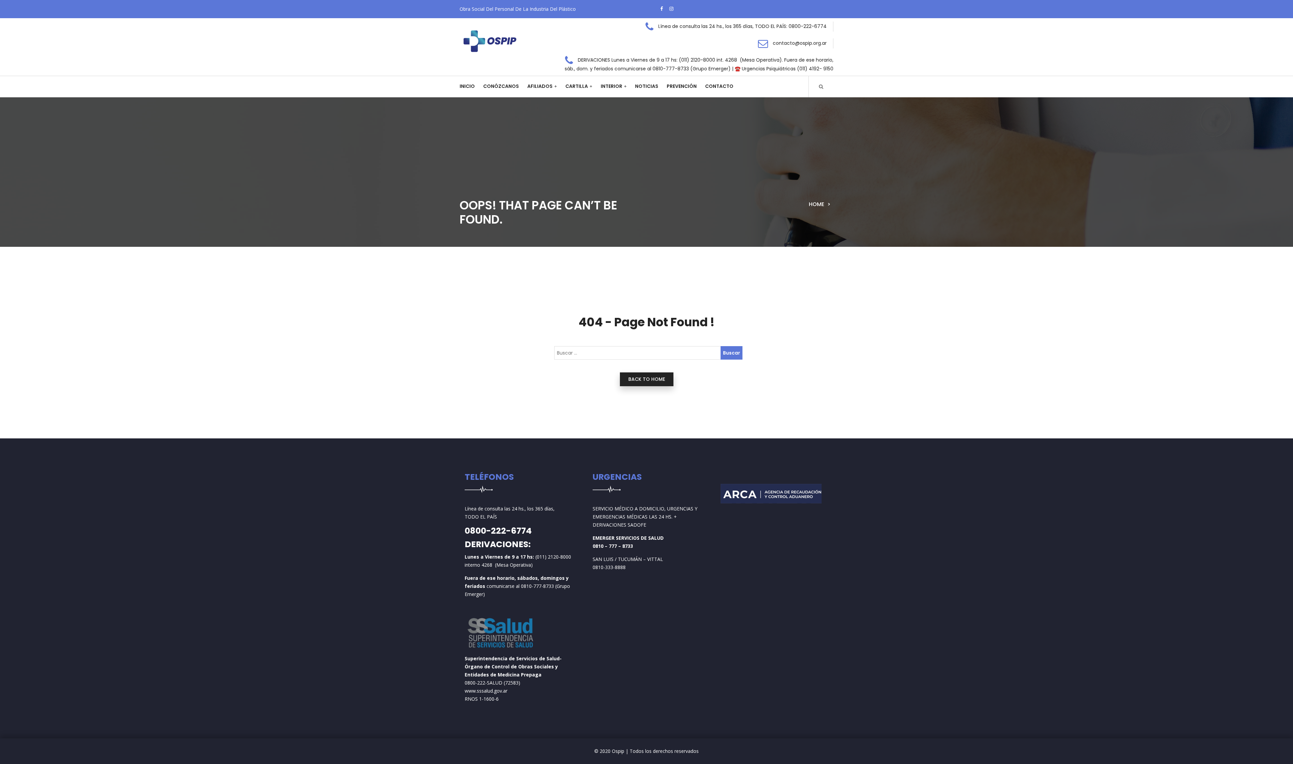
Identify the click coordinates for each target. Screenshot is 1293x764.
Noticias (646, 86)
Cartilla (576, 86)
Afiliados (540, 86)
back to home (646, 379)
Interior (611, 86)
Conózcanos (501, 86)
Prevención (682, 86)
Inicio (467, 86)
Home (816, 204)
